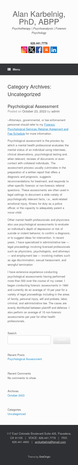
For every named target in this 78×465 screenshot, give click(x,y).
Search (12, 333)
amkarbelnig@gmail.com (50, 442)
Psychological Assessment (33, 106)
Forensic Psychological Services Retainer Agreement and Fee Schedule (38, 129)
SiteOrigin (44, 456)
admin (55, 111)
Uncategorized (17, 414)
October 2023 (16, 395)
